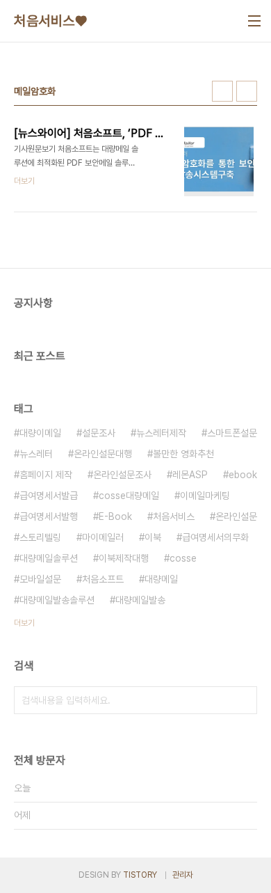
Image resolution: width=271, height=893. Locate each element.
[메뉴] (254, 21)
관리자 (182, 875)
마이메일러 (103, 537)
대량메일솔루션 (48, 558)
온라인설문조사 (122, 474)
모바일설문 (40, 579)
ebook (243, 474)
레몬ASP (190, 474)
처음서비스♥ (50, 21)
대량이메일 (40, 432)
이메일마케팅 (205, 495)
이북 (153, 537)
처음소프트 (103, 579)
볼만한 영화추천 (183, 453)
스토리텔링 (40, 537)
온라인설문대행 (103, 453)
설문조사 (98, 432)
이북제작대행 (124, 558)
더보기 (24, 623)
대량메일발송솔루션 (57, 600)
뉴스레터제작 (161, 432)
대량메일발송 (140, 600)
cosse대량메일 (129, 495)
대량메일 (161, 579)
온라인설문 (236, 516)
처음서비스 (174, 516)
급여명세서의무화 (215, 537)
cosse (183, 558)
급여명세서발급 (48, 495)
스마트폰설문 (232, 432)
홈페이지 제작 (45, 474)
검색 (243, 700)
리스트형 (246, 91)
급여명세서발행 (48, 516)
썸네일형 (222, 91)
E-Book (115, 516)
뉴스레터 (36, 453)
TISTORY (140, 875)
